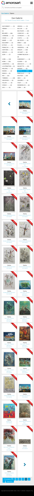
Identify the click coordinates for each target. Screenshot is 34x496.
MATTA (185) (23, 71)
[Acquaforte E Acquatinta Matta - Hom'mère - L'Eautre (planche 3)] (25, 333)
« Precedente (7, 479)
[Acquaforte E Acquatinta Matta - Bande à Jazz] (9, 411)
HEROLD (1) (7, 52)
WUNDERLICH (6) (23, 85)
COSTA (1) (22, 38)
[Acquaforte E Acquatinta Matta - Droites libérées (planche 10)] (25, 179)
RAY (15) (5, 75)
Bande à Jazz (9, 421)
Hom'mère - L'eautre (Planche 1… (9, 473)
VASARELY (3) (22, 80)
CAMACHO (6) (22, 33)
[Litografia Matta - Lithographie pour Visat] (9, 385)
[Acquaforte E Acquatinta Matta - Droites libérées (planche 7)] (24, 204)
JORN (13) (6, 59)
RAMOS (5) (6, 73)
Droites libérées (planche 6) (9, 241)
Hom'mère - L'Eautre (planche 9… (25, 293)
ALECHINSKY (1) (8, 26)
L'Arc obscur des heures (25, 112)
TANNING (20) (8, 78)
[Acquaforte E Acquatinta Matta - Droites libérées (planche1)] (9, 282)
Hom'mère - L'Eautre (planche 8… (9, 319)
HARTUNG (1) (7, 49)
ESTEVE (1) (7, 45)
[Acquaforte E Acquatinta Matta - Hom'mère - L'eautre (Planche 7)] (25, 359)
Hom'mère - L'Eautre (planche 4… (9, 344)
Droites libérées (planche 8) (9, 215)
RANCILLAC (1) (23, 73)
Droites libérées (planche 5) (25, 241)
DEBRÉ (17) (7, 40)
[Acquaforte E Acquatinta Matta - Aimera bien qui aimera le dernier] (25, 411)
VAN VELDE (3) (7, 80)
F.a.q (32, 490)
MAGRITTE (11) (23, 66)
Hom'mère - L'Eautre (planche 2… (9, 370)
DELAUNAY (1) (7, 42)
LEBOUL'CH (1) (24, 64)
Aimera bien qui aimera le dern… (25, 422)
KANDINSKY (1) (23, 59)
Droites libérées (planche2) (25, 266)
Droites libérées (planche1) (9, 292)
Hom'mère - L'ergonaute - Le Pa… (9, 447)
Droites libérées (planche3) (9, 266)
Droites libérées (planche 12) (24, 164)
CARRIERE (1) (8, 35)
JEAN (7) (6, 54)
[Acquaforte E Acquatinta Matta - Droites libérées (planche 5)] (25, 230)
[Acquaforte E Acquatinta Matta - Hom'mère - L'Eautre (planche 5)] (25, 307)
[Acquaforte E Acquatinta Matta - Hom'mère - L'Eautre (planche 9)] (25, 282)
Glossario (28, 490)
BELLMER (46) (7, 33)
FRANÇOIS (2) (7, 47)
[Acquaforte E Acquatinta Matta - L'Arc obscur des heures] (25, 101)
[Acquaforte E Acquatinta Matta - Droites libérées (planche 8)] (9, 204)
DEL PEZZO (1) (22, 40)
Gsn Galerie (5, 13)
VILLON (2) (7, 82)
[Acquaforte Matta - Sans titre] (25, 436)
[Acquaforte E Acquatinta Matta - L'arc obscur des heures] (25, 385)
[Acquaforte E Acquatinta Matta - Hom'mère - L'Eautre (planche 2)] (9, 359)
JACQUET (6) (22, 52)
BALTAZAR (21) (23, 31)
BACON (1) (22, 28)
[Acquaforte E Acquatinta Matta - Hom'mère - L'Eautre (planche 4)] (9, 333)
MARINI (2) (7, 71)
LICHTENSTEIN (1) (8, 66)
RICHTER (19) (22, 75)
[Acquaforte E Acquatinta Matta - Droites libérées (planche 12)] (25, 153)
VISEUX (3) (7, 85)
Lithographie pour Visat (9, 395)
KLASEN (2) (22, 61)
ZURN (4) (21, 87)
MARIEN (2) (22, 68)
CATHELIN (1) (23, 35)
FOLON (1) (23, 45)
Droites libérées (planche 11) (9, 190)
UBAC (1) (21, 78)
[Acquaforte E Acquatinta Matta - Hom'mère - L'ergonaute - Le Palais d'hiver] (9, 436)
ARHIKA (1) (22, 26)
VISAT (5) (22, 82)
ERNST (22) (21, 42)
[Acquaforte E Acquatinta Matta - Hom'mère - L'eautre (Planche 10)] (9, 462)
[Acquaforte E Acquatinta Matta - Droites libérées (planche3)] (9, 256)
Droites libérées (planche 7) (25, 215)
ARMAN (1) (8, 30)
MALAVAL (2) (7, 68)
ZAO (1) (6, 87)
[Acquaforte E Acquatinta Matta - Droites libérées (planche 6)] (9, 230)
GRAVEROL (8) (22, 47)
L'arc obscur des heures (25, 395)
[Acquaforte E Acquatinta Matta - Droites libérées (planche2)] (24, 256)
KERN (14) (6, 61)
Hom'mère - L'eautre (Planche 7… (24, 370)
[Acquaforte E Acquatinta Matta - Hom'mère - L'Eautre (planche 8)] (9, 307)
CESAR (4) (7, 38)
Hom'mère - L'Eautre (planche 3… (25, 344)
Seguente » (10, 481)
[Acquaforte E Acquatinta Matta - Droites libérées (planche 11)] (9, 179)
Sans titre (25, 447)
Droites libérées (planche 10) (24, 190)
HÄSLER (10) (22, 49)
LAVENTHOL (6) (8, 64)
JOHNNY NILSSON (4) (23, 56)
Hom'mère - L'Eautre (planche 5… (25, 319)
